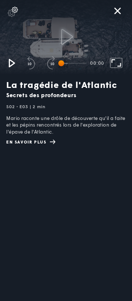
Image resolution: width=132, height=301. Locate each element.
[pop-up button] (13, 12)
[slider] (74, 63)
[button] (11, 63)
